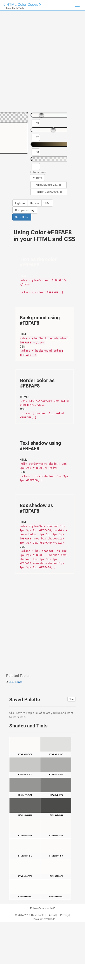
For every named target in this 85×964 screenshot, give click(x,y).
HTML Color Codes (22, 4)
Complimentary (25, 210)
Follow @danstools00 (42, 908)
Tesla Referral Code (43, 919)
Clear (71, 699)
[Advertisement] (42, 63)
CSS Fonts (15, 682)
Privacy (64, 915)
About (52, 915)
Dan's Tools (37, 915)
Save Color (22, 217)
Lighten (20, 203)
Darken (34, 203)
